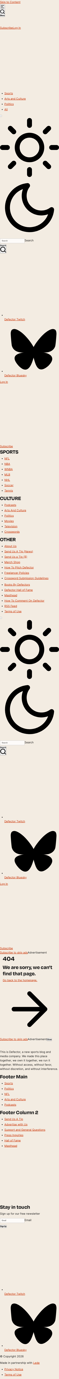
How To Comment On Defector (24, 600)
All (6, 109)
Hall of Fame (12, 1140)
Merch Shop (12, 562)
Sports (8, 93)
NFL (7, 458)
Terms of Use (13, 611)
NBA (7, 464)
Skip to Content (10, 2)
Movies (9, 521)
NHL (7, 480)
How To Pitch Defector (19, 567)
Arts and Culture (15, 98)
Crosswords (12, 531)
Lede (36, 1362)
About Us (10, 546)
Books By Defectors (17, 584)
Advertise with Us (15, 1124)
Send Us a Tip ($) (15, 556)
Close (49, 1039)
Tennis (8, 490)
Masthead (10, 595)
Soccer (8, 485)
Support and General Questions (24, 1129)
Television (10, 526)
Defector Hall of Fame (18, 590)
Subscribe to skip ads (14, 952)
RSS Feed (10, 606)
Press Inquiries (13, 1135)
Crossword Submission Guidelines (26, 578)
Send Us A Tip (13, 1119)
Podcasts (10, 505)
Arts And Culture (15, 510)
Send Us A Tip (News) (18, 551)
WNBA (8, 469)
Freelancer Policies (16, 572)
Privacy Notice (13, 1369)
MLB (7, 474)
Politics (9, 104)
